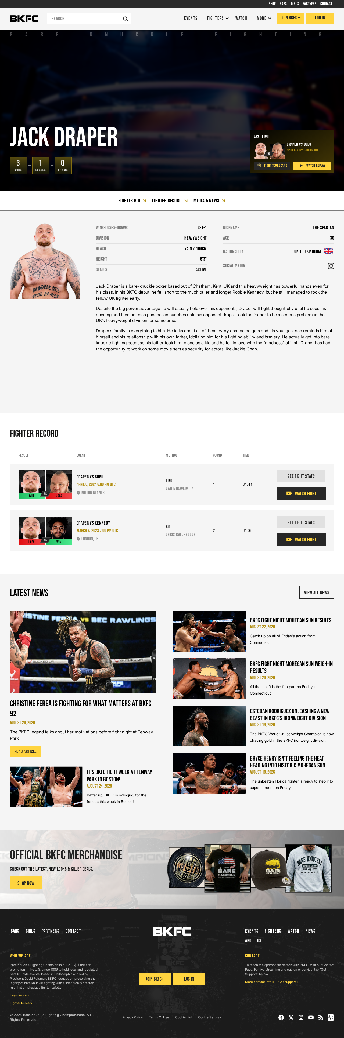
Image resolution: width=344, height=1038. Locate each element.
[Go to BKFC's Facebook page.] (281, 1017)
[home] (24, 18)
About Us (253, 941)
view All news (316, 592)
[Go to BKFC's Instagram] (301, 1017)
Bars (15, 931)
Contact (73, 931)
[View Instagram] (331, 266)
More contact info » (259, 982)
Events (252, 931)
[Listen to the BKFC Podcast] (331, 1017)
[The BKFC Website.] (172, 931)
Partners (50, 931)
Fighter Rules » (21, 1003)
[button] (217, 18)
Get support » (288, 982)
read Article (26, 751)
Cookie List (183, 1017)
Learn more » (19, 995)
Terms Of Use (159, 1017)
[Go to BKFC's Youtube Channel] (311, 1017)
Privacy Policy (133, 1017)
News (311, 931)
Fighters (273, 931)
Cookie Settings (210, 1017)
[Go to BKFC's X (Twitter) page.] (291, 1017)
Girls (30, 931)
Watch (293, 931)
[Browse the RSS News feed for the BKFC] (321, 1017)
